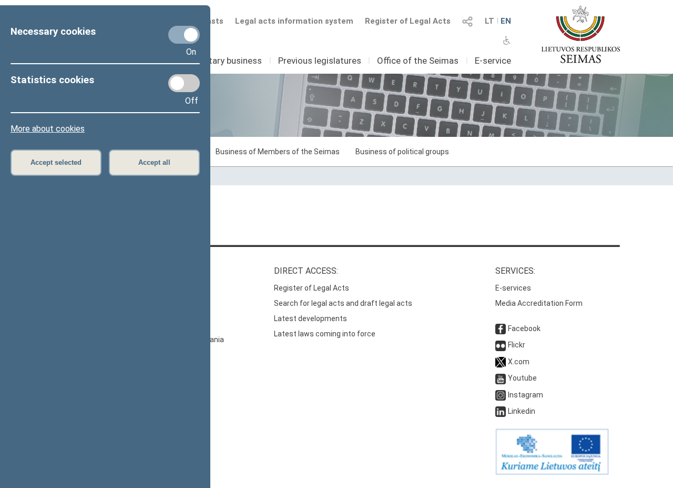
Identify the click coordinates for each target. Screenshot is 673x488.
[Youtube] (500, 378)
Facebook (524, 328)
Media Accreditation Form (539, 303)
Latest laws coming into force (324, 334)
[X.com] (500, 361)
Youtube (522, 378)
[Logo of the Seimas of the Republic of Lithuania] (580, 34)
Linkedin (521, 411)
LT (489, 21)
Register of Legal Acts (408, 21)
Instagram (525, 395)
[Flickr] (500, 345)
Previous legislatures (319, 60)
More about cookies (48, 129)
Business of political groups (402, 151)
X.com (518, 361)
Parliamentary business (215, 60)
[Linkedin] (500, 411)
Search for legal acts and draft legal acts (343, 303)
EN (506, 21)
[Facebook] (500, 328)
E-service (493, 60)
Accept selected (55, 162)
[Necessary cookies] (184, 35)
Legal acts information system (294, 21)
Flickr (516, 345)
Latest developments (310, 318)
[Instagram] (500, 395)
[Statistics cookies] (184, 83)
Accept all (154, 162)
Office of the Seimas (417, 60)
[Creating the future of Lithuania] (552, 472)
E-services (513, 288)
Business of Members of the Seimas (278, 151)
